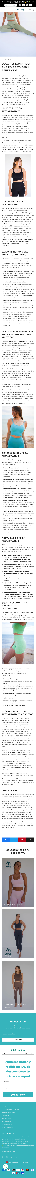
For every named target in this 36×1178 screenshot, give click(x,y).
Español (25, 1162)
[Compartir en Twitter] (14, 839)
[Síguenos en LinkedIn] (16, 1157)
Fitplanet (5, 617)
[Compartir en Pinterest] (22, 839)
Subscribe (18, 1039)
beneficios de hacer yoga (12, 460)
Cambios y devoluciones (10, 1109)
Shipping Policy (7, 1125)
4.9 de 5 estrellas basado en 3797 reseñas (18, 1054)
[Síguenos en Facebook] (2, 1157)
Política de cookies (8, 1112)
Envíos (4, 1106)
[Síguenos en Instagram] (7, 1157)
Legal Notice (6, 1115)
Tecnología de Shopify (23, 1166)
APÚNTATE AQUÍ (11, 5)
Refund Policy (6, 1121)
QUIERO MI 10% (18, 1094)
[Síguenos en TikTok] (12, 1157)
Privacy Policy (6, 1118)
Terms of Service (7, 1128)
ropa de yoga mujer (20, 615)
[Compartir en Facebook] (6, 839)
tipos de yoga (29, 794)
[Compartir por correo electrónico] (30, 839)
